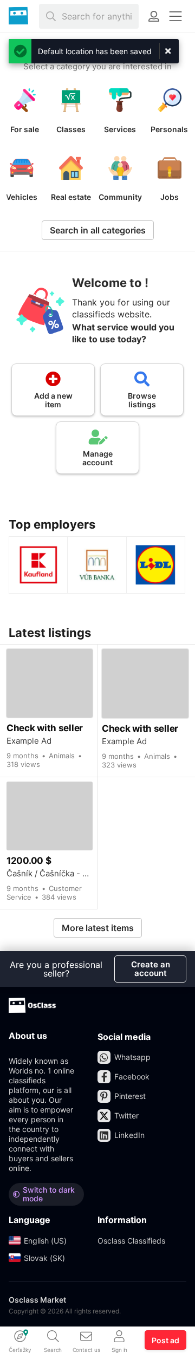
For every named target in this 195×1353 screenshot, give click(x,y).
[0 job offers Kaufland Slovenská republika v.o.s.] (38, 565)
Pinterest (130, 1096)
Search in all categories (98, 230)
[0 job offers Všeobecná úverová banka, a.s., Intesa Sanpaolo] (96, 565)
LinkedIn (129, 1135)
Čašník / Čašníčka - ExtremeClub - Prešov (49, 874)
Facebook (132, 1076)
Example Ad (28, 741)
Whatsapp (132, 1057)
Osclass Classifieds (131, 1240)
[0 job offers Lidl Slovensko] (155, 565)
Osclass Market (37, 1299)
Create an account (150, 968)
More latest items (98, 927)
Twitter (126, 1115)
